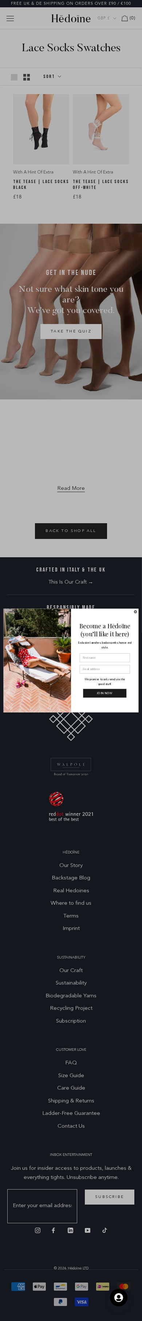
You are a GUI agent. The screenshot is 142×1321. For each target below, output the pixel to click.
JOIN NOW (105, 693)
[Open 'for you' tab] (118, 1297)
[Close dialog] (135, 612)
